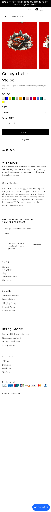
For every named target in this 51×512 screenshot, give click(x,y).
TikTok (5, 361)
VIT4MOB (10, 162)
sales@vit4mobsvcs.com (12, 204)
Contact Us (7, 280)
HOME (5, 266)
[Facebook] (7, 150)
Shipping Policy (9, 303)
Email (8, 233)
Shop (4, 273)
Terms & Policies (9, 276)
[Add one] (14, 123)
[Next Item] (45, 45)
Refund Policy (8, 306)
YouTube (6, 372)
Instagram (6, 364)
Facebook (6, 368)
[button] (41, 9)
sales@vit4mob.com (11, 341)
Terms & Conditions (11, 295)
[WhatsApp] (3, 150)
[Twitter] (14, 150)
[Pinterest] (10, 150)
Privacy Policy (8, 299)
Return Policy (8, 310)
